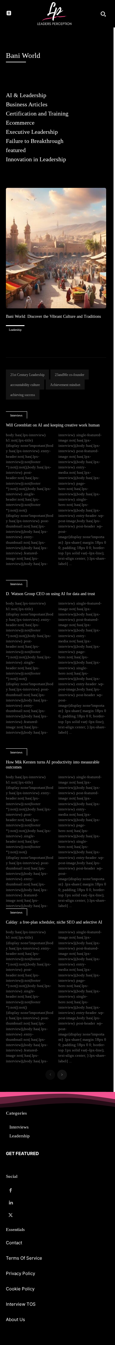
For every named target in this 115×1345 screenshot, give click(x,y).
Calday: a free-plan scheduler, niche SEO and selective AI (54, 922)
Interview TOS (21, 1304)
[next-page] (62, 1075)
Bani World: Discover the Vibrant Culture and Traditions (53, 316)
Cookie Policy (20, 1289)
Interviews (16, 415)
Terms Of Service (24, 1258)
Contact (14, 1242)
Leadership (15, 329)
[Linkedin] (10, 1203)
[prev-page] (50, 1075)
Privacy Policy (20, 1273)
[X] (10, 1215)
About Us (15, 1319)
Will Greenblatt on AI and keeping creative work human (53, 425)
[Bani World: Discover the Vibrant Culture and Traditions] (56, 248)
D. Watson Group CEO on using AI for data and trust (50, 594)
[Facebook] (10, 1190)
